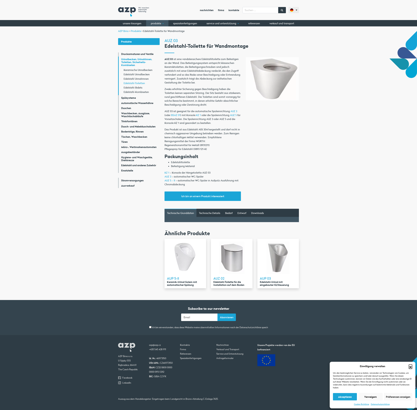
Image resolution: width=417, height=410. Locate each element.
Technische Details (209, 213)
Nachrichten (207, 10)
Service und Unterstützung (222, 23)
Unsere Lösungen (132, 23)
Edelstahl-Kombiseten (136, 91)
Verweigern (370, 396)
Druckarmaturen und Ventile (137, 53)
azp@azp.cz (155, 345)
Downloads (257, 213)
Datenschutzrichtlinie (380, 404)
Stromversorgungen (132, 180)
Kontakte (234, 10)
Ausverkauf (128, 185)
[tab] (180, 213)
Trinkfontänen (129, 121)
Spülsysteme (128, 97)
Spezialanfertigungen (185, 23)
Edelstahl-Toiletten (134, 83)
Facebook (127, 377)
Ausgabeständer (130, 152)
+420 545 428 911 (157, 349)
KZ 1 (198, 115)
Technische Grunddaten (180, 213)
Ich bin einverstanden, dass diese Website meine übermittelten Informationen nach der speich (209, 327)
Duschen (126, 108)
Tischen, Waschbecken (134, 136)
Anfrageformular (225, 358)
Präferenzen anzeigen (398, 396)
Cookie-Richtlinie (361, 404)
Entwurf (241, 213)
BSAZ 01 (175, 115)
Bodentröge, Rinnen (132, 131)
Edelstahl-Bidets (133, 87)
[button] (410, 366)
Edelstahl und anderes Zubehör (138, 165)
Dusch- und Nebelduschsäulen (138, 126)
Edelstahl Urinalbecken (137, 74)
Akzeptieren (345, 396)
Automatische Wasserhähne (137, 103)
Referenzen (254, 23)
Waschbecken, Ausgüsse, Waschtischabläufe (135, 115)
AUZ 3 (233, 111)
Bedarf (229, 213)
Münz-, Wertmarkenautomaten (139, 147)
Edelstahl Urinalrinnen (136, 78)
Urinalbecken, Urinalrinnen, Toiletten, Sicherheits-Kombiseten (136, 62)
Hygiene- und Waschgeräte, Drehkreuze (137, 159)
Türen (124, 141)
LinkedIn (126, 382)
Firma (221, 10)
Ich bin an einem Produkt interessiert (202, 196)
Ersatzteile (127, 170)
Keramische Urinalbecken (138, 69)
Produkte (156, 23)
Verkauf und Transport (281, 23)
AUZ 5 (233, 115)
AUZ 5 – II (170, 180)
